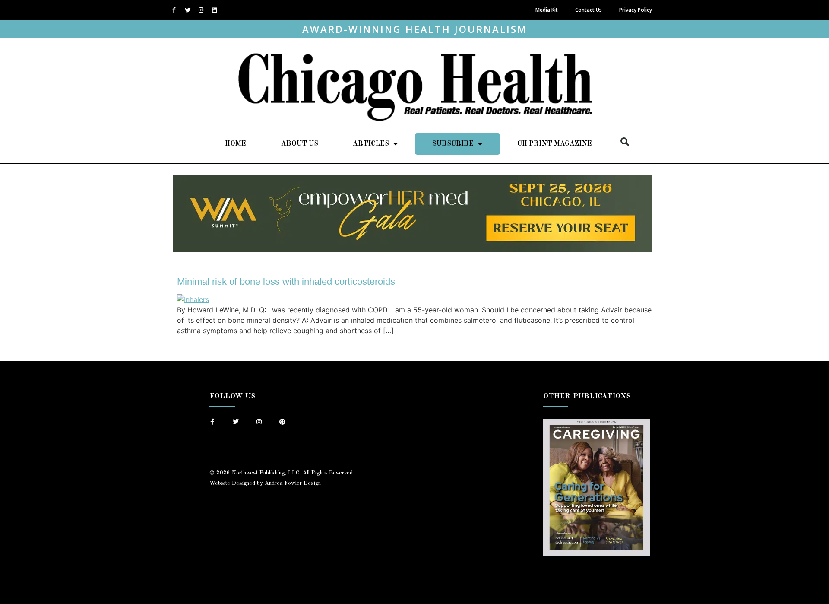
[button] (624, 141)
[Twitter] (187, 10)
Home (235, 143)
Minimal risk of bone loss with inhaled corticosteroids (286, 281)
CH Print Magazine (554, 143)
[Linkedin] (214, 10)
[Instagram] (200, 10)
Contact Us (588, 9)
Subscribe (453, 143)
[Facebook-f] (174, 10)
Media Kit (546, 9)
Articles (371, 143)
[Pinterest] (282, 422)
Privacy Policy (635, 9)
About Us (299, 143)
